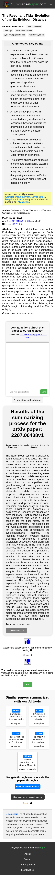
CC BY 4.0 (17, 224)
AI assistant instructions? (27, 400)
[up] (27, 641)
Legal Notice (27, 870)
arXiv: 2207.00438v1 (14, 221)
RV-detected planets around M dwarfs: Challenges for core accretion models (38, 717)
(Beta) (26, 803)
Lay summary (38, 197)
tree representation (27, 786)
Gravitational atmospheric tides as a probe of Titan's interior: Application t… (16, 717)
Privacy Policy (27, 864)
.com (28, 4)
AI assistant (23, 202)
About (27, 854)
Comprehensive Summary (12, 446)
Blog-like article (13, 199)
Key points (24, 445)
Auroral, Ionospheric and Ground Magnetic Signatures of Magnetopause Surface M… (27, 762)
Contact (27, 859)
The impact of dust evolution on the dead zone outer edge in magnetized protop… (39, 739)
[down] (27, 662)
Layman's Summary (34, 446)
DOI (27, 221)
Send (44, 392)
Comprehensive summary (18, 197)
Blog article (44, 445)
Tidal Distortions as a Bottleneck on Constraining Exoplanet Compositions (16, 739)
